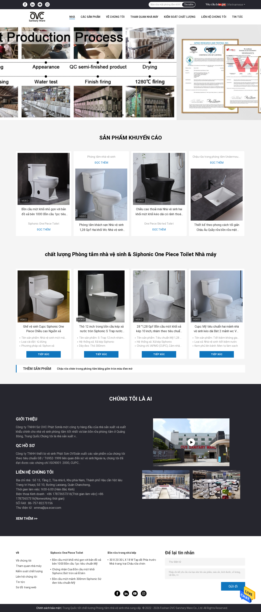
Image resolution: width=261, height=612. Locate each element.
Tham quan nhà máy (144, 16)
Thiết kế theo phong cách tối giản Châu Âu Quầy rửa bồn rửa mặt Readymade (216, 227)
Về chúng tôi (115, 16)
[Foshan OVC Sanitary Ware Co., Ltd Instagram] (47, 4)
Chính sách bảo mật (48, 608)
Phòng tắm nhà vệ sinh (101, 156)
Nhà (72, 16)
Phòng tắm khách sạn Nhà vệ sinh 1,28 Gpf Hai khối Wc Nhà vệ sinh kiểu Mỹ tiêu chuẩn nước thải (101, 227)
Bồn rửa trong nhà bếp (122, 552)
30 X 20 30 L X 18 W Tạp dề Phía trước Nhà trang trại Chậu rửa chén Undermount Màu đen (132, 562)
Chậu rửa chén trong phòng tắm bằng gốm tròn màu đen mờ (94, 368)
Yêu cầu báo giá (215, 4)
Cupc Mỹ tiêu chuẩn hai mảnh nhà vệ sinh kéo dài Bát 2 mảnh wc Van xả (217, 329)
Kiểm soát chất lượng (179, 16)
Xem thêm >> (26, 518)
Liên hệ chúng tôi (213, 16)
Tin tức (237, 16)
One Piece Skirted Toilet (159, 223)
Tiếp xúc (43, 354)
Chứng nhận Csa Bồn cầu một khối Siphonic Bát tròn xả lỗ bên (73, 571)
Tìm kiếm (188, 4)
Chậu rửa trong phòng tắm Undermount (217, 156)
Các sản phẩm (90, 16)
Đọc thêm (43, 229)
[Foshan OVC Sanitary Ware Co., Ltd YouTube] (39, 4)
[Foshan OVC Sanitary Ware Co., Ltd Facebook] (25, 4)
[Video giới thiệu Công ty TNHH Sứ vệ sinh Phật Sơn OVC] (191, 442)
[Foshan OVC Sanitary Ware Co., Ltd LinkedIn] (32, 4)
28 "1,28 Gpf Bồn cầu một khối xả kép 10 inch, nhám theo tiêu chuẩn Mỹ (159, 329)
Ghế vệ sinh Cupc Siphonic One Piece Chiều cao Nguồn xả (43, 329)
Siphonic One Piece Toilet (43, 223)
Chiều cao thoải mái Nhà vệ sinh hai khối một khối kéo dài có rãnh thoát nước (159, 212)
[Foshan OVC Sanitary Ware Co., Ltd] (37, 17)
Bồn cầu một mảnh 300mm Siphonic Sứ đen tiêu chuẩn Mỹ (76, 580)
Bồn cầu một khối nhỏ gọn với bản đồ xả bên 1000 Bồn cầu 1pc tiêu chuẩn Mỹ (43, 212)
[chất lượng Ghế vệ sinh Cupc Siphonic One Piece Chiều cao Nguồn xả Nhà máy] (44, 296)
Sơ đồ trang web (26, 587)
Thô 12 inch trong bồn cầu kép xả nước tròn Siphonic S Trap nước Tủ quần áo (101, 329)
